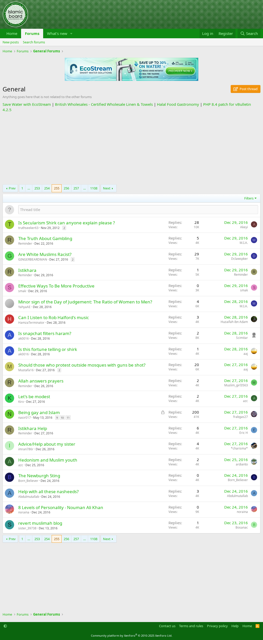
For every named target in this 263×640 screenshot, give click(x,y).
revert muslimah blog (40, 523)
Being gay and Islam (39, 412)
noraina (23, 512)
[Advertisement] (131, 148)
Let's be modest (34, 396)
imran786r (25, 449)
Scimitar (242, 338)
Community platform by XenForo (131, 635)
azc (245, 401)
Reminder (25, 243)
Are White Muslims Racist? (44, 254)
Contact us (167, 626)
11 (68, 417)
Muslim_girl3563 (236, 385)
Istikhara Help (32, 428)
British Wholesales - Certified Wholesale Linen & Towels (104, 104)
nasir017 (24, 417)
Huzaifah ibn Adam (234, 322)
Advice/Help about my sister (46, 444)
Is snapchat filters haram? (44, 333)
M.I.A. (244, 243)
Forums (32, 33)
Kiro (21, 401)
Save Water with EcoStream (27, 104)
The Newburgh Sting (39, 476)
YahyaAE (24, 307)
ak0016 (23, 338)
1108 (93, 188)
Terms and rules (191, 626)
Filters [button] (248, 198)
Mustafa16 (26, 370)
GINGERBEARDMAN (32, 259)
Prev (12, 188)
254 (47, 188)
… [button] (28, 188)
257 (76, 188)
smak (22, 291)
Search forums (34, 42)
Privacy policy (217, 626)
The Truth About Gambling (45, 238)
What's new (57, 33)
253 (37, 188)
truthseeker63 (28, 228)
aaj (245, 353)
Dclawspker (239, 258)
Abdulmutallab (28, 496)
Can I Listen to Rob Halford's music (53, 317)
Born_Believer (28, 481)
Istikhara (27, 270)
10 (62, 417)
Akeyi (244, 227)
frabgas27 (240, 417)
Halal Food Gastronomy (178, 104)
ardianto (242, 464)
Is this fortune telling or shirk (47, 349)
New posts (11, 42)
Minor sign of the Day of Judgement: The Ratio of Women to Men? (85, 302)
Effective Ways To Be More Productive (56, 286)
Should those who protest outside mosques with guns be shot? (81, 365)
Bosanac (242, 527)
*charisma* (239, 448)
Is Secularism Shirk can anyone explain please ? (66, 223)
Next (106, 188)
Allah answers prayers (40, 381)
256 (66, 188)
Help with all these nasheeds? (48, 491)
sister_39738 (27, 528)
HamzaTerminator (31, 322)
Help (235, 626)
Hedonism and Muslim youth (47, 460)
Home (11, 33)
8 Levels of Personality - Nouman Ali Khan (60, 507)
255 (56, 188)
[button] (71, 33)
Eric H (243, 433)
